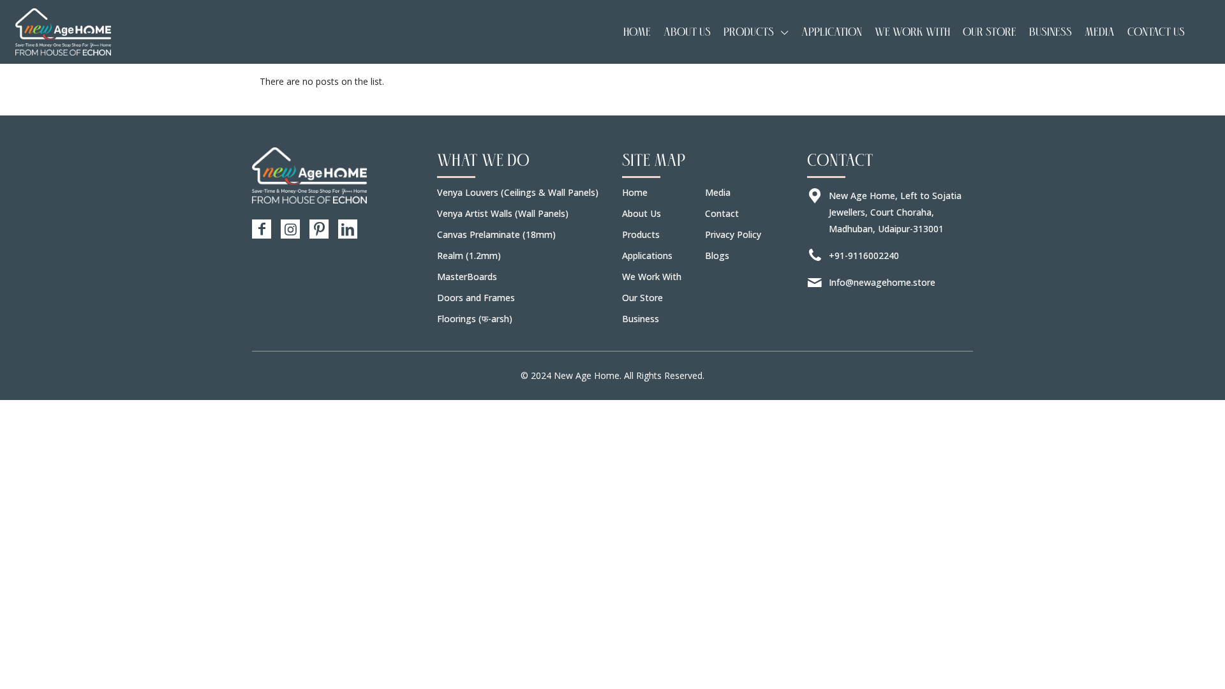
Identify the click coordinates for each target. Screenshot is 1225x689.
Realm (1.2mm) (469, 255)
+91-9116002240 (864, 255)
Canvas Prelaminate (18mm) (496, 234)
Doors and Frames (476, 298)
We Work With (651, 276)
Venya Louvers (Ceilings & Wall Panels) (517, 192)
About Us (641, 213)
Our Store (642, 298)
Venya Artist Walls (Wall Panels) (502, 213)
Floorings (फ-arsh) (474, 319)
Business (640, 319)
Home (635, 192)
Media (718, 192)
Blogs (717, 255)
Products (641, 234)
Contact (722, 213)
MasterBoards (467, 276)
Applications (647, 255)
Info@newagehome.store (882, 282)
